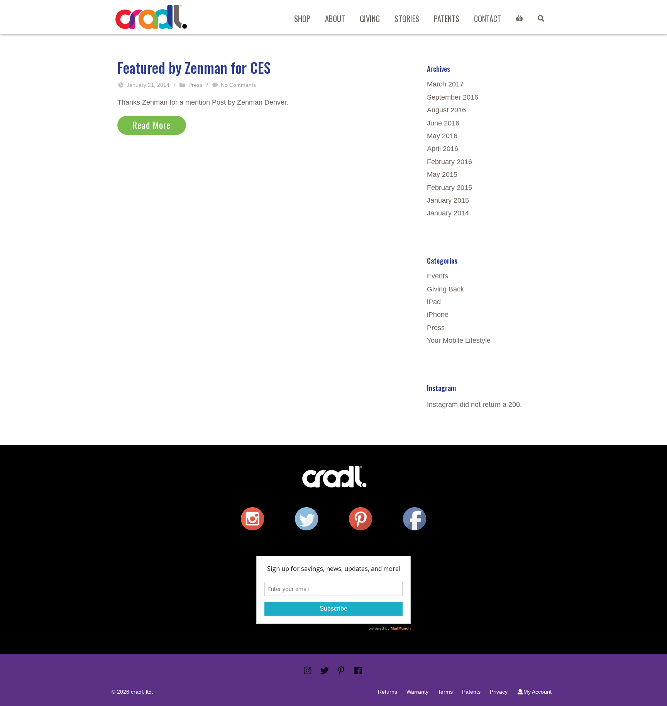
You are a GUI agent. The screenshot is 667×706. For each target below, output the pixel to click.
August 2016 (446, 110)
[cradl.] (151, 17)
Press (195, 85)
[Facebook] (358, 670)
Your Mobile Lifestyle (459, 340)
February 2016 (449, 162)
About (335, 18)
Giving (370, 18)
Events (437, 276)
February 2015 (449, 187)
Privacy (499, 692)
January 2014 (448, 213)
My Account (537, 692)
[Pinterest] (341, 670)
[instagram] (252, 518)
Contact (487, 18)
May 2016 (442, 136)
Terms (445, 692)
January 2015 (448, 200)
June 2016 (443, 123)
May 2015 (442, 174)
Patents (446, 18)
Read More (152, 125)
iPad (434, 302)
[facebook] (414, 518)
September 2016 (452, 97)
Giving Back (445, 289)
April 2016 (442, 148)
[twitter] (306, 518)
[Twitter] (324, 670)
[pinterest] (360, 518)
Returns (387, 692)
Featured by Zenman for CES (194, 67)
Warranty (417, 692)
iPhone (438, 314)
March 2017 (445, 84)
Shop (302, 18)
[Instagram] (307, 670)
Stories (406, 18)
